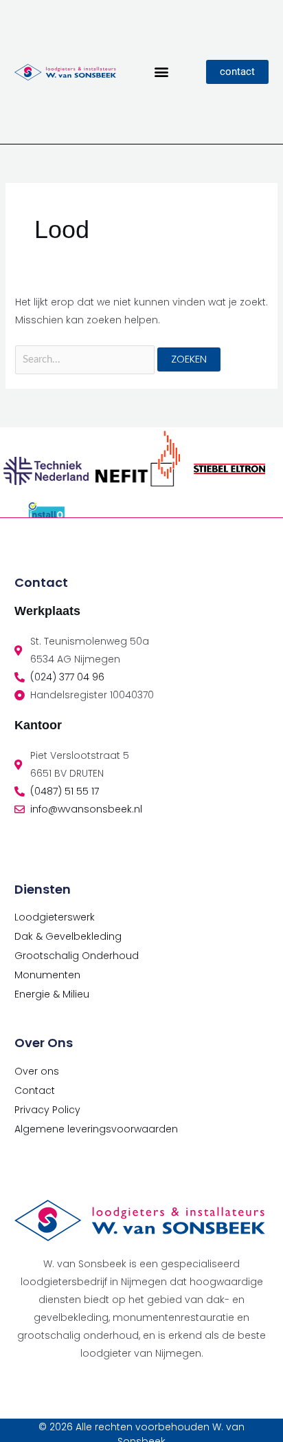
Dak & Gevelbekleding (68, 936)
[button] (161, 72)
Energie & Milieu (51, 994)
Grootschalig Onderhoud (76, 955)
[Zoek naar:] (86, 359)
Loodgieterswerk (54, 917)
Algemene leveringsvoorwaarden (96, 1129)
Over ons (36, 1071)
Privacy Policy (47, 1110)
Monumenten (47, 975)
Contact (34, 1090)
